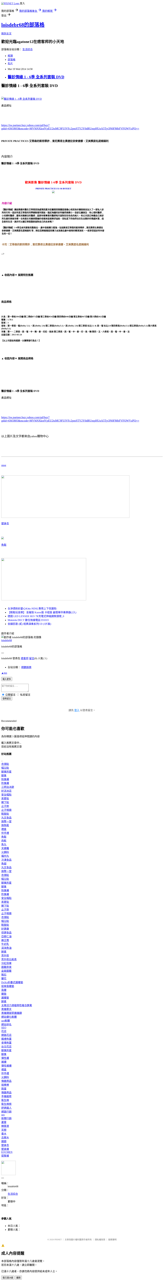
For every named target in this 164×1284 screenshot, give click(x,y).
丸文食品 (6, 817)
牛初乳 (5, 944)
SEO (3, 1027)
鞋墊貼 (5, 813)
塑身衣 (5, 523)
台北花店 (6, 1046)
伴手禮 (5, 833)
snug (3, 465)
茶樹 (3, 1130)
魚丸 (3, 844)
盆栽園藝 (6, 971)
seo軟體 (5, 1020)
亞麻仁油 (6, 936)
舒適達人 (6, 1108)
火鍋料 (5, 852)
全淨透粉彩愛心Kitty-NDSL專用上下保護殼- (32, 608)
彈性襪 (5, 1058)
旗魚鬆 (5, 825)
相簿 (10, 55)
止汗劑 (5, 806)
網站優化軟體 (9, 1017)
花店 (3, 1031)
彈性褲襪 (6, 1065)
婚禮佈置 (6, 1039)
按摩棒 (5, 1085)
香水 (3, 1133)
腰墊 (3, 994)
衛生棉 (5, 1100)
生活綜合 (27, 49)
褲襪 (3, 1062)
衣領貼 (5, 764)
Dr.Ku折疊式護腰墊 (12, 982)
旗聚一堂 (6, 821)
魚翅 (3, 863)
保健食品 (6, 932)
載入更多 (7, 679)
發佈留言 (7, 698)
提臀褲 (5, 1155)
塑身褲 (5, 1149)
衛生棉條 (6, 1104)
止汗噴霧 (6, 810)
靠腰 (3, 990)
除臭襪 (5, 779)
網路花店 (6, 1035)
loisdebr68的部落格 (23, 25)
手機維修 (6, 1096)
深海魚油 (6, 948)
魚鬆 (3, 545)
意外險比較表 (9, 959)
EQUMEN (6, 1152)
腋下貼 (5, 802)
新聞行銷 (6, 1118)
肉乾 (3, 840)
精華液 (5, 1126)
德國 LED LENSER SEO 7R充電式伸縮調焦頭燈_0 (36, 616)
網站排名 (6, 1024)
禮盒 (3, 829)
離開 (18, 1277)
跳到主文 (6, 33)
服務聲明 (112, 1239)
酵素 (3, 951)
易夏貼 (5, 798)
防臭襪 (5, 783)
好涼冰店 (6, 790)
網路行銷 (6, 1111)
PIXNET (58, 1239)
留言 (31, 658)
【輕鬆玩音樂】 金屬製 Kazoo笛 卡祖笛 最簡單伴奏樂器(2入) (42, 612)
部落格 (11, 59)
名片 (10, 63)
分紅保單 (6, 963)
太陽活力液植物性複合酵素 (16, 1005)
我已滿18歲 (8, 1277)
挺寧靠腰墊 (7, 986)
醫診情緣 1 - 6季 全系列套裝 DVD (36, 77)
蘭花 (3, 978)
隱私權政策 (100, 1239)
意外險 (5, 955)
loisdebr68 (6, 640)
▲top (4, 673)
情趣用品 (6, 1081)
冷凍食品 (6, 859)
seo (3, 1114)
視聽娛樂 (26, 667)
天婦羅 (5, 848)
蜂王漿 (5, 940)
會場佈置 (6, 1042)
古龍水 (5, 1137)
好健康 (5, 928)
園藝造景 (6, 967)
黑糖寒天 (6, 1009)
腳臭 (3, 775)
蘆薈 (3, 1122)
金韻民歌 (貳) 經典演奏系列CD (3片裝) (29, 624)
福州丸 (5, 856)
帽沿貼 (5, 768)
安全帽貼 (6, 794)
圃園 (3, 1141)
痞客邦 (25, 658)
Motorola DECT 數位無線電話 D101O (28, 620)
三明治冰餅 (7, 787)
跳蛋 (3, 1088)
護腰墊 (5, 997)
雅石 (3, 974)
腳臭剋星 (6, 771)
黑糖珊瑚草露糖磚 (11, 1013)
